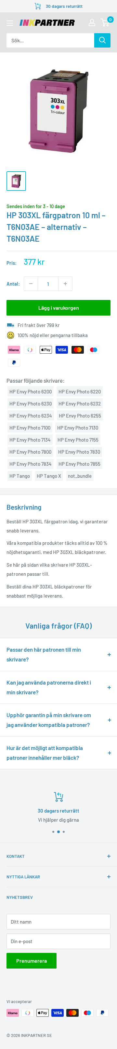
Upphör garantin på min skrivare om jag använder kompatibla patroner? (48, 720)
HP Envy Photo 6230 (30, 403)
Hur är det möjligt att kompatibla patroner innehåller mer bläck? (44, 752)
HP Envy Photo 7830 (79, 452)
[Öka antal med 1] (65, 284)
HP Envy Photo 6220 (79, 391)
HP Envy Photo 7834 (30, 464)
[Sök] (102, 40)
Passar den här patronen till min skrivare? (43, 654)
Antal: (13, 284)
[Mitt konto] (92, 22)
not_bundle (80, 476)
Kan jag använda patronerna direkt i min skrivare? (48, 687)
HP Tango (19, 476)
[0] (105, 22)
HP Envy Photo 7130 (77, 428)
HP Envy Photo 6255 (80, 415)
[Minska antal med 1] (31, 284)
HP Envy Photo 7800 (30, 452)
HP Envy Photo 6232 (79, 403)
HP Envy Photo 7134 (30, 440)
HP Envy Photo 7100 (29, 428)
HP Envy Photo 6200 (30, 391)
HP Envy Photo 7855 (79, 464)
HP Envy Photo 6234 (30, 415)
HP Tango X (49, 476)
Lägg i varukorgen (58, 308)
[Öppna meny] (9, 23)
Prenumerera (31, 960)
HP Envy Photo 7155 (78, 440)
